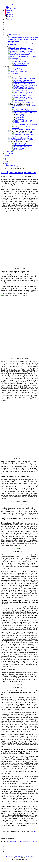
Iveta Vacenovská (29, 78)
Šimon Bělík (25, 100)
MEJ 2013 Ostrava (30, 129)
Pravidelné (23, 61)
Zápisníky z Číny (29, 134)
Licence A (19, 68)
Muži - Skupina (20, 114)
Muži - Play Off (20, 116)
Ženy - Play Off (20, 119)
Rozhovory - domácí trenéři (13, 167)
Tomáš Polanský (28, 87)
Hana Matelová (27, 80)
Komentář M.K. (28, 133)
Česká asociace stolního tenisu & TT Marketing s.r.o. (19, 856)
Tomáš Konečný (28, 97)
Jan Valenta (23, 94)
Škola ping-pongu (26, 48)
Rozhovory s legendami (31, 37)
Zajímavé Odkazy (10, 151)
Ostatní (16, 58)
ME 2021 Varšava (29, 109)
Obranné (21, 148)
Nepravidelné (26, 63)
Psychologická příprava (31, 53)
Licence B (19, 70)
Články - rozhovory (10, 165)
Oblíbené (22, 150)
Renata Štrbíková (29, 92)
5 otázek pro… (27, 136)
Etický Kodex (9, 153)
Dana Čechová (27, 95)
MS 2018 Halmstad (31, 112)
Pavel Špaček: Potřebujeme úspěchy (18, 172)
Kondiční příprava (26, 51)
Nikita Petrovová (29, 88)
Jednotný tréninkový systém (13, 34)
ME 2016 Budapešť (31, 124)
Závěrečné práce (25, 54)
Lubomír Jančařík (29, 82)
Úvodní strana (9, 160)
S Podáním (23, 65)
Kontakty (7, 155)
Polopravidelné (27, 145)
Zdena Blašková (28, 83)
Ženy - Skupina (20, 117)
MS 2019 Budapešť (31, 111)
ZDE (34, 831)
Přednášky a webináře (29, 56)
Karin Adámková (29, 99)
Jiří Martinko (25, 90)
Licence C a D (23, 71)
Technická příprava (27, 49)
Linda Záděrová (28, 102)
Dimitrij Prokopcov (31, 85)
